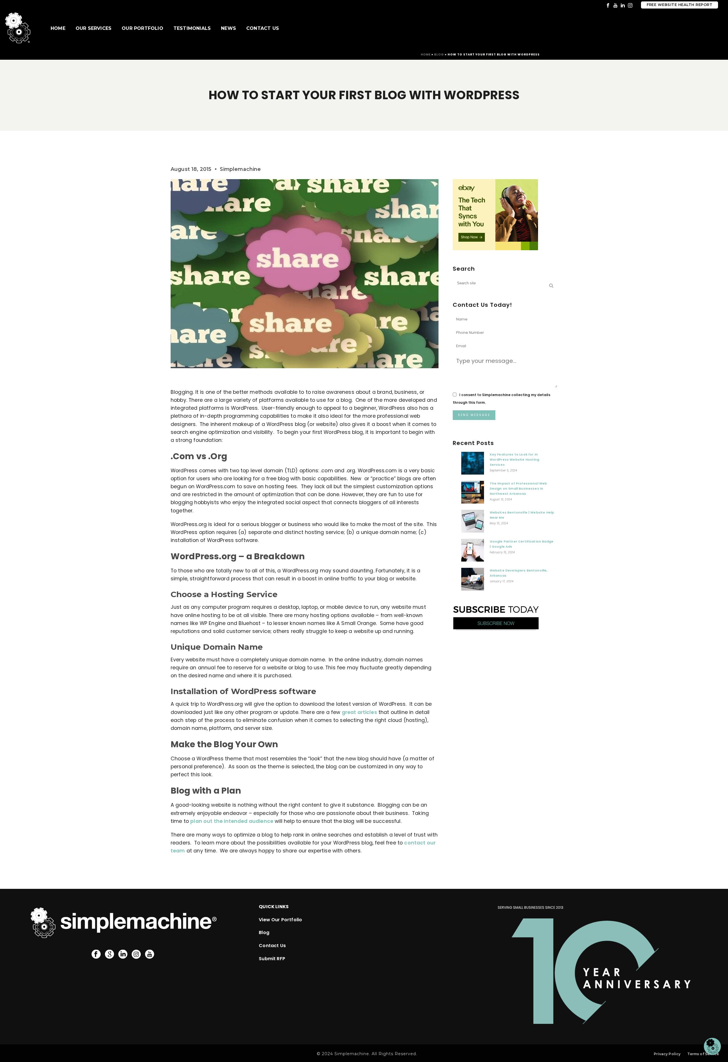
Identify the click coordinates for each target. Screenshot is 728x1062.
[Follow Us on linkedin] (122, 954)
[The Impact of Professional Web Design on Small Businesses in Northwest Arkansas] (472, 493)
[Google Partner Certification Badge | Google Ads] (472, 551)
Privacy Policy (667, 1054)
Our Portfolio (142, 28)
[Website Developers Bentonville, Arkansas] (472, 580)
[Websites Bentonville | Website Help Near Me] (472, 522)
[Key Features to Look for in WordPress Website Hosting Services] (472, 464)
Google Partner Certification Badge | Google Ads (521, 544)
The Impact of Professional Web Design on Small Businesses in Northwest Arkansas (518, 488)
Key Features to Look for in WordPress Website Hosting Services (514, 459)
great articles (359, 712)
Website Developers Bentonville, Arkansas (519, 573)
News (228, 28)
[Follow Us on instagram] (136, 954)
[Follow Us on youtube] (149, 954)
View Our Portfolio (280, 919)
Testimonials (192, 28)
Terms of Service (703, 1054)
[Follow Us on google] (109, 954)
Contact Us (262, 28)
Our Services (93, 28)
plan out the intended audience (231, 821)
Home (58, 28)
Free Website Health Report (679, 5)
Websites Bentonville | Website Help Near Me (522, 515)
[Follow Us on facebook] (96, 954)
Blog (439, 54)
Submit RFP (272, 958)
